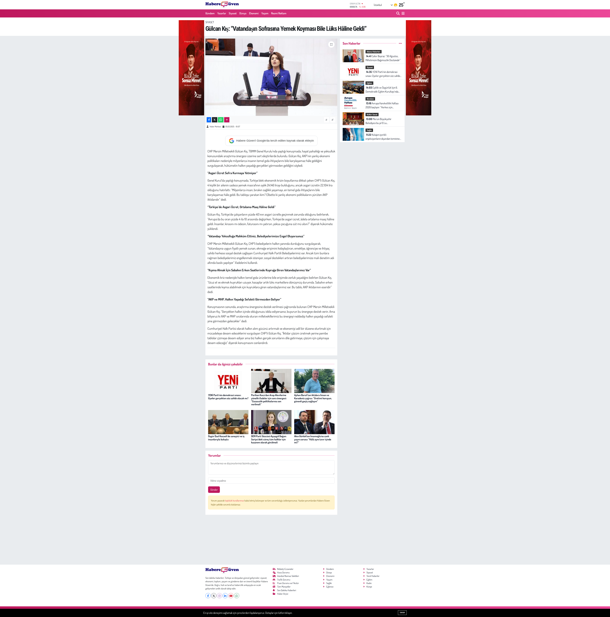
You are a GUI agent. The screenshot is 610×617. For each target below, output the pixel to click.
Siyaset (233, 13)
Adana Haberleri (373, 51)
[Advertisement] (271, 539)
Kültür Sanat (372, 114)
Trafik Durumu (283, 579)
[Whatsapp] (236, 595)
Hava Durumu (283, 572)
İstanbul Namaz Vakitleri (288, 575)
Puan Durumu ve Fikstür (288, 583)
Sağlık (369, 130)
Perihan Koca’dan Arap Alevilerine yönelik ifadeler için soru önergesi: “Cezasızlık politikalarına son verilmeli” (269, 400)
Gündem (210, 13)
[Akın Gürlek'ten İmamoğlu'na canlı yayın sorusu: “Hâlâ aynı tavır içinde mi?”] (314, 421)
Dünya (242, 13)
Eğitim (369, 83)
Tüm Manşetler (284, 586)
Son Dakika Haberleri (286, 590)
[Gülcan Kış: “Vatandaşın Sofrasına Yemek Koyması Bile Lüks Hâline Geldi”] (271, 77)
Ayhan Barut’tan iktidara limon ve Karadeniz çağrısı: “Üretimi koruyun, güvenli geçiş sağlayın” (313, 398)
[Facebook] (208, 595)
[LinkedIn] (225, 595)
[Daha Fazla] (226, 119)
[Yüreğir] (191, 67)
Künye (369, 586)
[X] (213, 595)
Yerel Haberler (373, 575)
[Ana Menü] (402, 13)
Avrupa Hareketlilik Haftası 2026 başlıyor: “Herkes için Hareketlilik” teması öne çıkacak (382, 105)
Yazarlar (221, 13)
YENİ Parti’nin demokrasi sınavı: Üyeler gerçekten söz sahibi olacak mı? (228, 397)
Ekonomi (254, 13)
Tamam (402, 612)
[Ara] (398, 13)
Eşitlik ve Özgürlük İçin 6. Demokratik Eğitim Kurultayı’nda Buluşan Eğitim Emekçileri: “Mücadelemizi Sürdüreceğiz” (382, 90)
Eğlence (329, 586)
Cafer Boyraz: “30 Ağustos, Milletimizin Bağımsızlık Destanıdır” (383, 58)
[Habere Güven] (222, 5)
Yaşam (264, 13)
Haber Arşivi (282, 593)
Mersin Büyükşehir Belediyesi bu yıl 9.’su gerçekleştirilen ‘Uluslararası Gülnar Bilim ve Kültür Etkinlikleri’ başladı (384, 121)
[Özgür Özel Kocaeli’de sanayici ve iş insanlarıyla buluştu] (228, 421)
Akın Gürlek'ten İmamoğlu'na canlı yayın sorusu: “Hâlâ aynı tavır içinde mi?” (312, 439)
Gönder (214, 489)
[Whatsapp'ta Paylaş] (221, 119)
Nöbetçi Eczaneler (285, 568)
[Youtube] (231, 595)
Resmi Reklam (278, 13)
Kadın (369, 583)
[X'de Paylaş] (214, 119)
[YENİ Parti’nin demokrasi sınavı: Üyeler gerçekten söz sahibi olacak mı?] (228, 380)
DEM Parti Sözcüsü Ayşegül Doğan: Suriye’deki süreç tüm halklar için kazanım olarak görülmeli (268, 439)
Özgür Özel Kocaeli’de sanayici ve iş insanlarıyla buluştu (226, 438)
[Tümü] (400, 43)
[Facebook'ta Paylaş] (209, 119)
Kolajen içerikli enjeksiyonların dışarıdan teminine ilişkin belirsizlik (383, 137)
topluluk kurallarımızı (234, 500)
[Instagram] (219, 595)
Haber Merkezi (215, 126)
